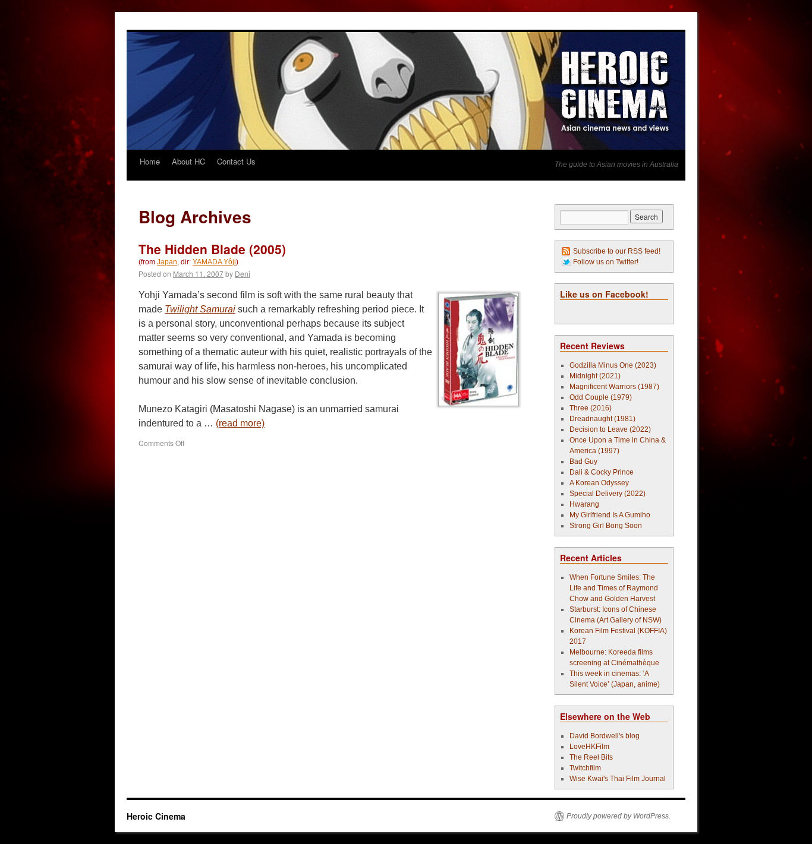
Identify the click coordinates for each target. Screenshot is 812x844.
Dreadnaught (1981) (602, 419)
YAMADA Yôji (214, 262)
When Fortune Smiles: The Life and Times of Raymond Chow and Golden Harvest (613, 588)
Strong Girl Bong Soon (605, 525)
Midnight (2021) (595, 376)
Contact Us (236, 161)
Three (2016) (590, 408)
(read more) (240, 423)
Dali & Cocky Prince (601, 472)
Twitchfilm (585, 768)
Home (150, 161)
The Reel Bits (591, 757)
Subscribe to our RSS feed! (616, 251)
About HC (188, 161)
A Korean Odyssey (599, 483)
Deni (242, 273)
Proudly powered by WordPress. (618, 816)
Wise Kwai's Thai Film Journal (617, 779)
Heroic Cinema (156, 816)
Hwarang (584, 504)
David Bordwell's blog (604, 736)
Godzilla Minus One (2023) (612, 365)
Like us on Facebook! (604, 294)
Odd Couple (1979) (600, 397)
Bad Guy (583, 461)
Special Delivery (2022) (607, 493)
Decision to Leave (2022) (610, 429)
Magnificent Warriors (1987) (614, 387)
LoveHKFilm (589, 746)
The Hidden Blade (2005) (212, 249)
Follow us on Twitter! (605, 262)
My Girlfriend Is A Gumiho (609, 515)
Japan (167, 262)
